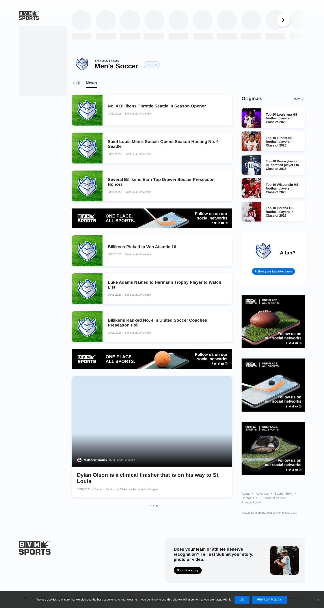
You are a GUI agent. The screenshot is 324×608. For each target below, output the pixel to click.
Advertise (262, 493)
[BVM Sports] (35, 547)
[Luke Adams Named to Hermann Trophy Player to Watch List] (87, 288)
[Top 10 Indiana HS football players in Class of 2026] (251, 211)
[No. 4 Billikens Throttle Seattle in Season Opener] (87, 110)
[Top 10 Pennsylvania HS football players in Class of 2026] (251, 165)
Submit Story (283, 493)
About (246, 493)
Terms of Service (274, 498)
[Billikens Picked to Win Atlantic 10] (87, 250)
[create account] (273, 258)
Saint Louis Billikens (107, 60)
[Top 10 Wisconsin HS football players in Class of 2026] (251, 188)
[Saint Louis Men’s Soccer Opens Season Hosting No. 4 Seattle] (87, 148)
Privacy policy (269, 599)
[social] (152, 218)
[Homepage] (29, 15)
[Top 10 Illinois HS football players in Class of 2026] (251, 141)
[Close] (318, 599)
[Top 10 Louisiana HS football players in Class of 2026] (251, 118)
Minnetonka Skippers (145, 489)
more (297, 98)
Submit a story (188, 570)
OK (242, 599)
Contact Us (249, 498)
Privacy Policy (251, 502)
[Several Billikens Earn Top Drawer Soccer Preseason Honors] (87, 186)
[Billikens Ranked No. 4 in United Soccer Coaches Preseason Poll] (87, 326)
